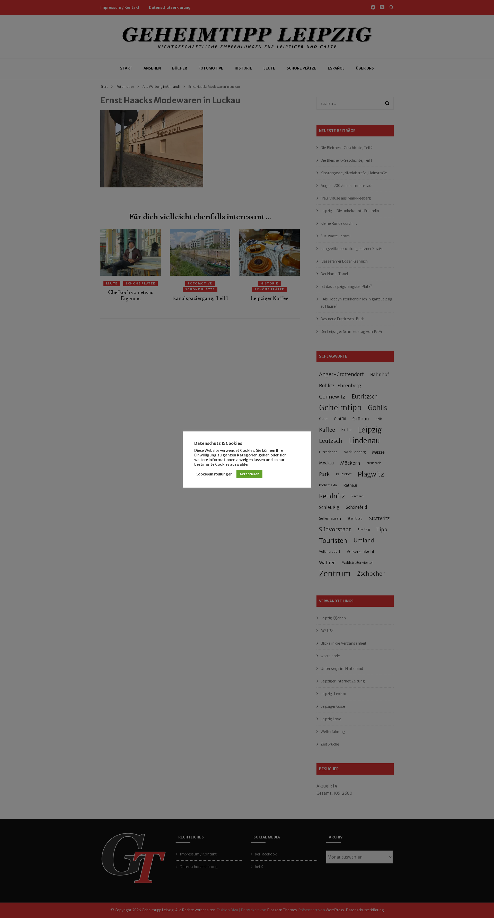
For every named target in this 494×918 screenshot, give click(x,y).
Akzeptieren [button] (249, 474)
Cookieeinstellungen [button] (214, 474)
